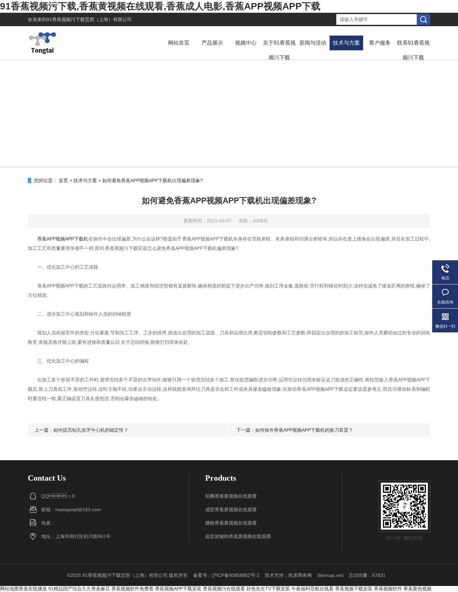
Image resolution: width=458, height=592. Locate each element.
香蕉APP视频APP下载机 (62, 238)
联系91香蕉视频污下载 (413, 50)
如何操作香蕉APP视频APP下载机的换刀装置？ (304, 430)
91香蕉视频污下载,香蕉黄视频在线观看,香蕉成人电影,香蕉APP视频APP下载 (160, 6)
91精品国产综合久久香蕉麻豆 (79, 588)
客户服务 (380, 43)
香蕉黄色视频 (417, 588)
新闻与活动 (312, 43)
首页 (63, 180)
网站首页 (178, 43)
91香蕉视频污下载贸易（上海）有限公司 (89, 19)
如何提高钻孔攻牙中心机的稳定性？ (90, 430)
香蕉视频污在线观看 (224, 588)
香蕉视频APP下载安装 (178, 588)
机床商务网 (300, 575)
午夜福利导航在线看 (312, 588)
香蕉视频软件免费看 (132, 588)
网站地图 (9, 588)
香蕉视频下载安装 (354, 588)
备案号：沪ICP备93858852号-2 (226, 575)
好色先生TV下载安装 (268, 588)
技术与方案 (346, 43)
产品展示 (212, 43)
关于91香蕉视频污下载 (279, 50)
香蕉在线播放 (33, 588)
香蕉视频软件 (388, 588)
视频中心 (245, 43)
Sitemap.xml (330, 575)
